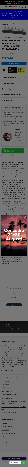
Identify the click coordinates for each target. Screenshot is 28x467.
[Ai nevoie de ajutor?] (24, 463)
